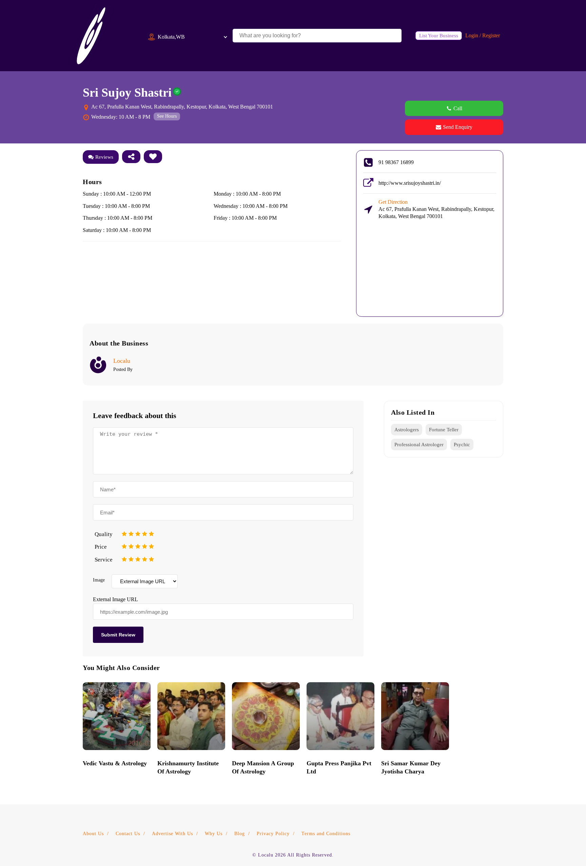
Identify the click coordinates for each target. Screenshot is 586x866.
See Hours (167, 116)
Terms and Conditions (325, 833)
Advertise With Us (172, 833)
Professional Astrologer (419, 444)
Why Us (213, 833)
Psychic (462, 444)
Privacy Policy (273, 833)
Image (99, 580)
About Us (93, 833)
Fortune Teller (443, 429)
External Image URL (115, 599)
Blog (239, 833)
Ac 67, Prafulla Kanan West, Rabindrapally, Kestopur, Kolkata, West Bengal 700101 (436, 209)
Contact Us (128, 833)
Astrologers (406, 429)
